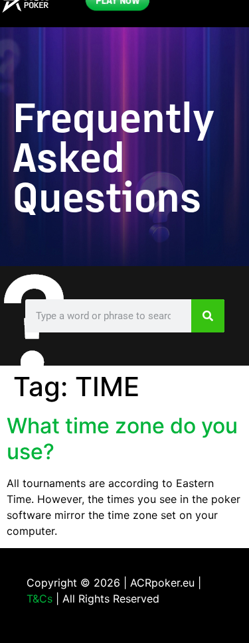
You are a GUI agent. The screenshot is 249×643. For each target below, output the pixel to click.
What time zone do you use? (122, 438)
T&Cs (39, 598)
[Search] (207, 315)
